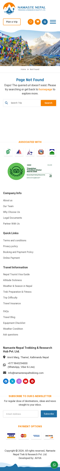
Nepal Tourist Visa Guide (16, 274)
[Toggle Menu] (53, 22)
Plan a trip (12, 22)
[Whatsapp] (54, 465)
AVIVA (38, 458)
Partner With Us (11, 223)
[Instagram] (19, 381)
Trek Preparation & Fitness (17, 291)
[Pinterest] (32, 381)
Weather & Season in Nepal (17, 286)
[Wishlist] (31, 22)
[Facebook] (5, 381)
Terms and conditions (14, 240)
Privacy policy (10, 246)
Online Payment (11, 257)
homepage (45, 89)
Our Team (8, 206)
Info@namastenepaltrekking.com (26, 373)
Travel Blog (9, 317)
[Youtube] (25, 381)
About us (7, 200)
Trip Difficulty (10, 297)
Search (48, 103)
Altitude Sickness (12, 280)
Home (23, 69)
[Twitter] (12, 381)
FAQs (6, 311)
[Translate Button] (45, 22)
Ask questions (10, 334)
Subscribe (49, 413)
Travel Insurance (12, 303)
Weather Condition (13, 328)
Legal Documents (12, 217)
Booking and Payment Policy (18, 252)
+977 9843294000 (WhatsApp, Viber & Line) (21, 365)
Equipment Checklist (14, 323)
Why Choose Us (11, 212)
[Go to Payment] (11, 435)
